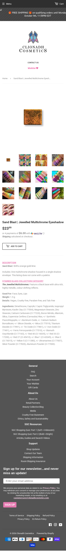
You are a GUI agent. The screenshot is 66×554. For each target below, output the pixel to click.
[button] (33, 233)
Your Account (33, 379)
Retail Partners (33, 403)
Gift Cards (33, 387)
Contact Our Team (33, 453)
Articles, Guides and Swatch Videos (33, 438)
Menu (9, 4)
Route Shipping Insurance (33, 461)
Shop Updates (33, 449)
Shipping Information (33, 457)
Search (33, 375)
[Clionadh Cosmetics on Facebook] (50, 525)
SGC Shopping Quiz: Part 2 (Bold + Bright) (33, 434)
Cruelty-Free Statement (33, 415)
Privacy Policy (23, 519)
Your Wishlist (33, 383)
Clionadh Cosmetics (25, 533)
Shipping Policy (33, 515)
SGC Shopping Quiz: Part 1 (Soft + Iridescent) (33, 430)
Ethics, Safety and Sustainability (33, 418)
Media (33, 411)
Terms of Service (16, 515)
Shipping (6, 236)
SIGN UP (10, 504)
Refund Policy (49, 515)
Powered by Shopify (45, 533)
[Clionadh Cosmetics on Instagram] (55, 525)
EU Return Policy (39, 519)
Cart (61, 4)
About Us (33, 399)
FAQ (33, 371)
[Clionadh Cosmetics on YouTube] (60, 525)
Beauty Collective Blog (33, 407)
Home (5, 78)
